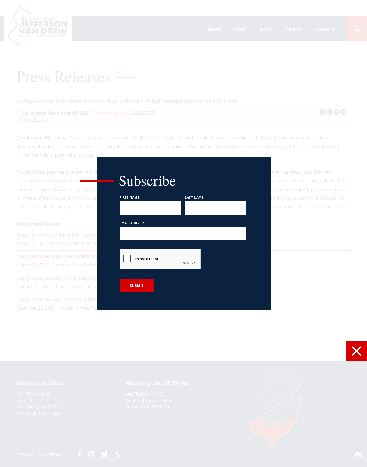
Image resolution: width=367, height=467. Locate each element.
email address (132, 223)
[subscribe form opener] (356, 351)
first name (129, 197)
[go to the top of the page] (358, 454)
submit (137, 285)
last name (194, 197)
